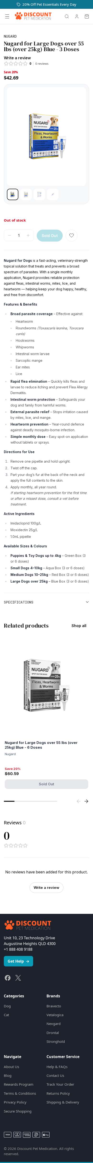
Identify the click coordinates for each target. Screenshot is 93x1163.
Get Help (18, 961)
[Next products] (86, 801)
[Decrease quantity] (9, 235)
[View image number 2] (26, 194)
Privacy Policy (15, 1102)
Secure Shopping (17, 1111)
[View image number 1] (12, 194)
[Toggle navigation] (7, 16)
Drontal (52, 1032)
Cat (6, 1014)
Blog (7, 1075)
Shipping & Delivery (62, 1102)
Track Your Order (60, 1084)
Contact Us (55, 1075)
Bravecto (53, 1006)
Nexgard (53, 1023)
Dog (7, 1006)
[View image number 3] (39, 194)
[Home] (33, 16)
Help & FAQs (56, 1066)
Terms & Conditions (20, 1093)
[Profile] (76, 16)
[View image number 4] (52, 194)
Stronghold (55, 1041)
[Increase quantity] (28, 235)
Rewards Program (18, 1084)
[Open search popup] (66, 16)
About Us (11, 1066)
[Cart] (87, 16)
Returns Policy (58, 1093)
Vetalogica (54, 1014)
